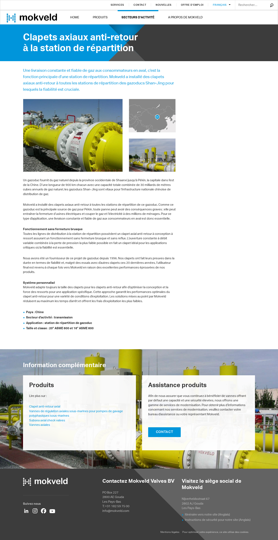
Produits (100, 17)
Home (74, 17)
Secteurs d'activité (137, 17)
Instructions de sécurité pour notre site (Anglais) (218, 519)
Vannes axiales (39, 424)
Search (271, 5)
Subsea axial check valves (47, 420)
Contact (140, 4)
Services (117, 4)
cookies (244, 531)
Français (220, 4)
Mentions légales (169, 531)
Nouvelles (164, 4)
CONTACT (164, 432)
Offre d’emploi (192, 4)
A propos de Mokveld (185, 17)
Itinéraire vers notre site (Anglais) (207, 514)
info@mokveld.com (115, 510)
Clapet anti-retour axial (44, 406)
